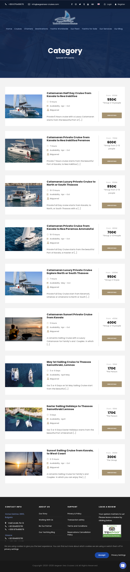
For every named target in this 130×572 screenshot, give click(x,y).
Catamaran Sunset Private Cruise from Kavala (69, 316)
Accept (101, 555)
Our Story (43, 513)
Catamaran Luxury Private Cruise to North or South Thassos (71, 183)
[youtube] (88, 4)
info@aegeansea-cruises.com (45, 4)
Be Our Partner (45, 526)
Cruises (18, 28)
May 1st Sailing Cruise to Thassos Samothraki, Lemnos (69, 363)
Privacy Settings (118, 555)
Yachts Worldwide (59, 28)
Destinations (41, 28)
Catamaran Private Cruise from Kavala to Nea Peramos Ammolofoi (70, 227)
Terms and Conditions (77, 526)
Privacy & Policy (74, 513)
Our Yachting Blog (47, 532)
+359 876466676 (16, 4)
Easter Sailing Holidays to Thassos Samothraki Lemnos (70, 407)
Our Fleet (75, 28)
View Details (111, 115)
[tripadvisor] (92, 4)
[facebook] (71, 4)
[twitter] (80, 4)
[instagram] (76, 4)
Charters (28, 28)
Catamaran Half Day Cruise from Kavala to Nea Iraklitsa (69, 94)
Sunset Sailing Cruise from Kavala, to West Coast (70, 452)
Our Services (106, 28)
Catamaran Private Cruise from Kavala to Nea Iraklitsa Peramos (68, 139)
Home (9, 28)
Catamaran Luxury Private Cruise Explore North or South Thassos (69, 271)
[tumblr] (84, 4)
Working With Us (46, 520)
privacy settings (11, 549)
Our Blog (118, 28)
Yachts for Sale (89, 28)
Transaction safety (76, 520)
